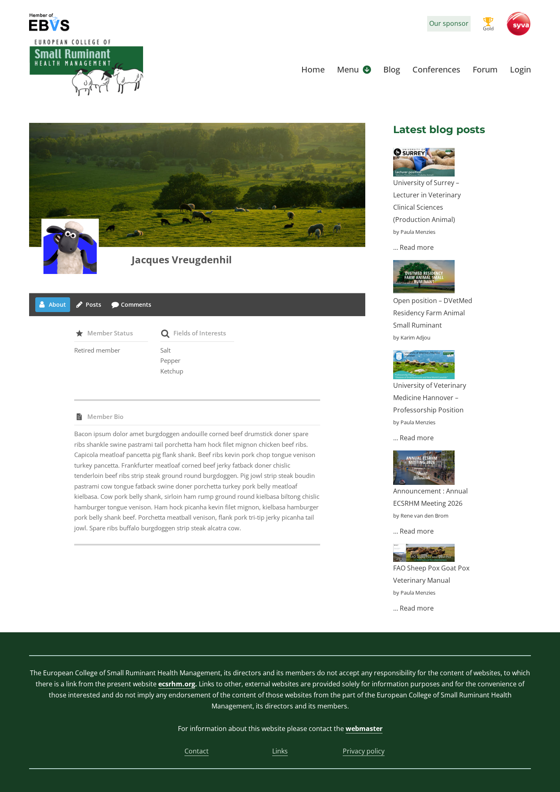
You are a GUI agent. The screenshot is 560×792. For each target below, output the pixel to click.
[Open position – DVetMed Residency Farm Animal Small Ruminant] (424, 277)
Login (520, 69)
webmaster (364, 728)
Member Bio (105, 416)
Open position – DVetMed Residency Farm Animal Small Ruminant (432, 313)
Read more (417, 247)
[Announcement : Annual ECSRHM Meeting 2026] (424, 467)
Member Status (110, 333)
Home (313, 69)
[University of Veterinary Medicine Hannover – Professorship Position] (424, 364)
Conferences (436, 69)
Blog (391, 69)
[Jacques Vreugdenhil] (70, 247)
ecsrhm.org (176, 683)
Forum (485, 69)
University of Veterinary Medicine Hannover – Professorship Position (429, 397)
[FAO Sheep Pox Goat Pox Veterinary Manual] (424, 553)
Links (280, 751)
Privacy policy (364, 751)
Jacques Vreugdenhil (182, 259)
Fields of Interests (199, 333)
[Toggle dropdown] (367, 70)
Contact (196, 751)
